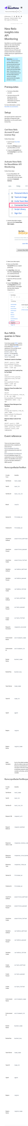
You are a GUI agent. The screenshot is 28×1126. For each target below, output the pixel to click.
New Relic (17, 142)
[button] (18, 11)
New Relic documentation (11, 106)
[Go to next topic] (21, 16)
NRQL (16, 343)
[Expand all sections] (12, 16)
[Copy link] (19, 39)
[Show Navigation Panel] (21, 7)
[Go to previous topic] (19, 16)
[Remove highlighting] (14, 16)
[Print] (17, 16)
